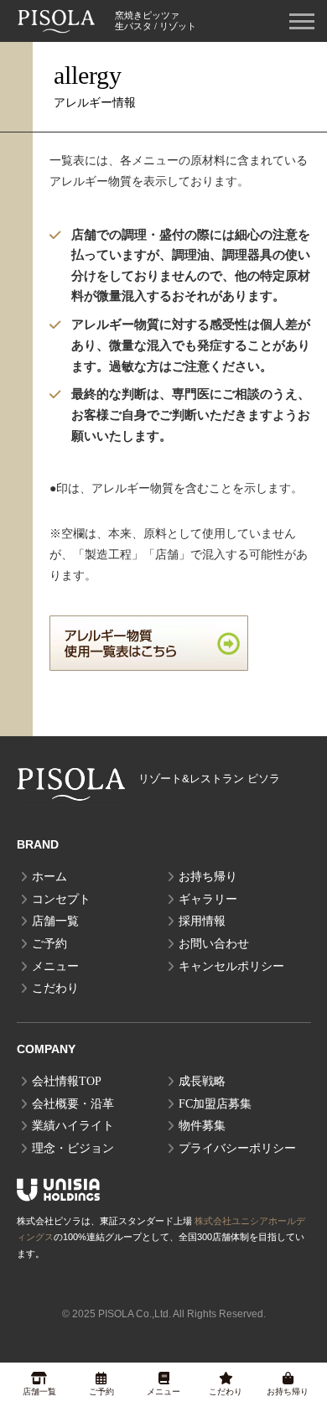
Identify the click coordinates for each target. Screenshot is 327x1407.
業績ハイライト (73, 1125)
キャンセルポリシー (231, 966)
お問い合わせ (214, 943)
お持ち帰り (208, 876)
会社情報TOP (66, 1081)
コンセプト (61, 899)
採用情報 (202, 921)
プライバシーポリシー (237, 1148)
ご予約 (49, 943)
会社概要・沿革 (73, 1104)
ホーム (49, 876)
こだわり (55, 988)
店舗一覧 (55, 921)
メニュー (55, 966)
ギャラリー (208, 899)
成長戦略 (202, 1081)
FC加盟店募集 (215, 1104)
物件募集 (202, 1125)
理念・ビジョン (73, 1148)
